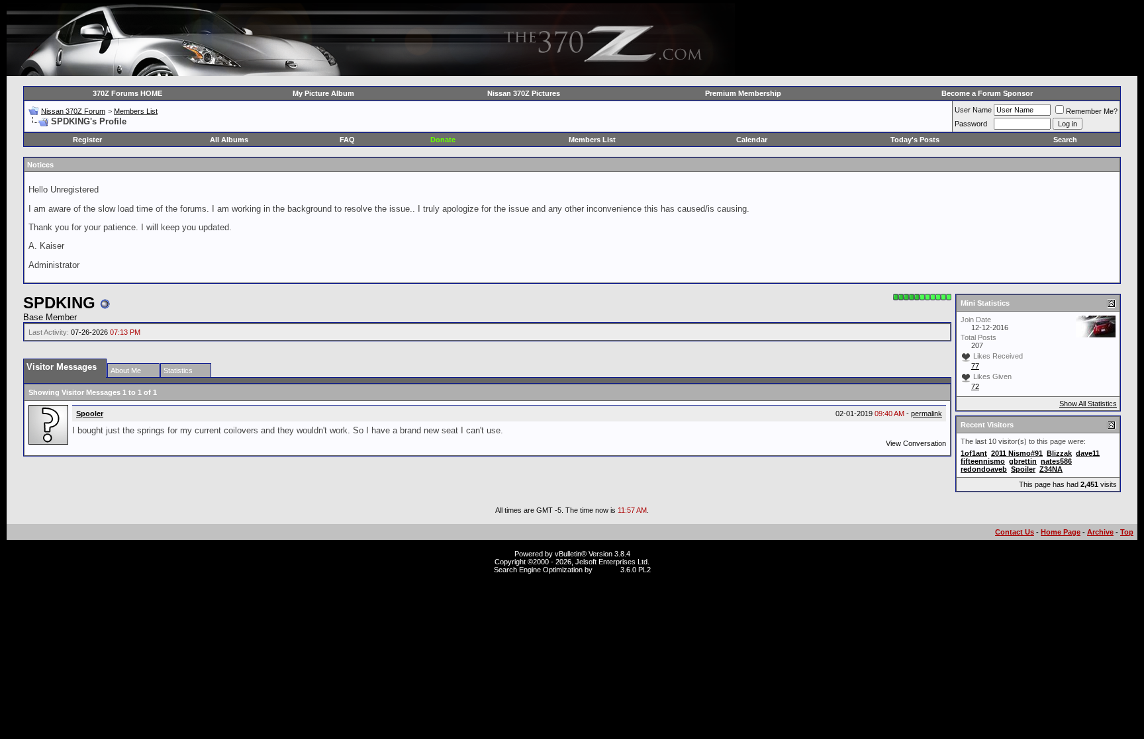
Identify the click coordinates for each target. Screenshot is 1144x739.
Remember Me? (1092, 111)
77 (975, 366)
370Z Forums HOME (127, 93)
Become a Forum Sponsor (987, 93)
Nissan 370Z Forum (73, 111)
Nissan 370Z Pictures (523, 93)
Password (971, 124)
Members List (136, 111)
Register (87, 140)
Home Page (1060, 532)
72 (975, 386)
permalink (926, 413)
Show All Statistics (1088, 404)
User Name (973, 110)
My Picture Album (323, 93)
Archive (1100, 532)
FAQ (347, 140)
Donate (442, 140)
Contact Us (1014, 532)
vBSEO (606, 570)
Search (1065, 140)
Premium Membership (743, 93)
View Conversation (916, 443)
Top (1126, 532)
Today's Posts (914, 140)
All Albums (229, 140)
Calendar (751, 140)
